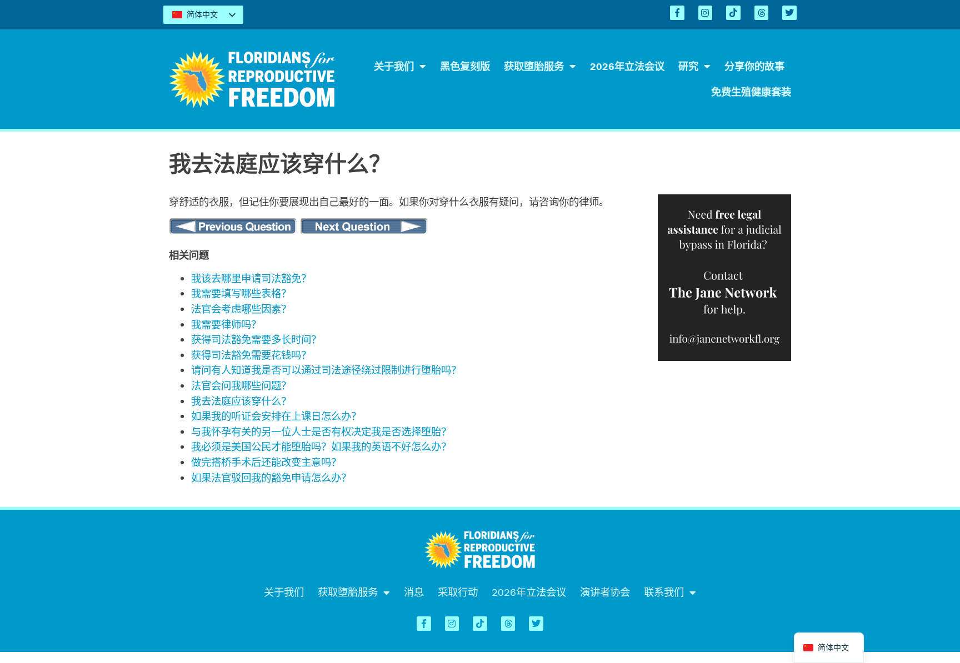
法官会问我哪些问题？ (241, 385)
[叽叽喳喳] (789, 13)
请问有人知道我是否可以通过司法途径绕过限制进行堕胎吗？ (326, 370)
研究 (688, 66)
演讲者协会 (605, 592)
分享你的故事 (754, 66)
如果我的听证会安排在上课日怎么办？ (276, 416)
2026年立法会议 (627, 66)
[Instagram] (705, 13)
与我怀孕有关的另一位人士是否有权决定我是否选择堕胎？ (321, 431)
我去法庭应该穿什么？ (241, 401)
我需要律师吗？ (226, 324)
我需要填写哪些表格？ (241, 293)
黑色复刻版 (465, 66)
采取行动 (458, 592)
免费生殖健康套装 (751, 92)
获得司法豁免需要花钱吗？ (251, 355)
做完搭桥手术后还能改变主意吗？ (266, 462)
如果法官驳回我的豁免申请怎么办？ (271, 477)
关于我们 (394, 66)
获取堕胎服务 (534, 66)
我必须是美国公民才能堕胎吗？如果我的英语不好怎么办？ (321, 446)
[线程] (761, 13)
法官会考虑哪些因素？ (241, 309)
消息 (414, 592)
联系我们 (664, 592)
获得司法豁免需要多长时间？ (256, 339)
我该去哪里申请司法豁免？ (251, 278)
